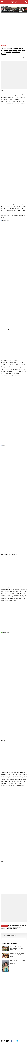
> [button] (26, 9)
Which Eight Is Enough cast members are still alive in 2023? (17, 955)
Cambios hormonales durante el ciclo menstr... (22, 10)
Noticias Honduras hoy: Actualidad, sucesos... (13, 10)
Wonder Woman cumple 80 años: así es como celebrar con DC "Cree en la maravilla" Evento (13, 927)
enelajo (4, 57)
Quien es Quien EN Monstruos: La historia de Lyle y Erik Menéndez (18, 948)
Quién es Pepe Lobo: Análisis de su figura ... (5, 10)
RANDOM (3, 45)
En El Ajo (5, 1041)
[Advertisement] (14, 29)
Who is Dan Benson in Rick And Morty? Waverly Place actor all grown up (18, 962)
